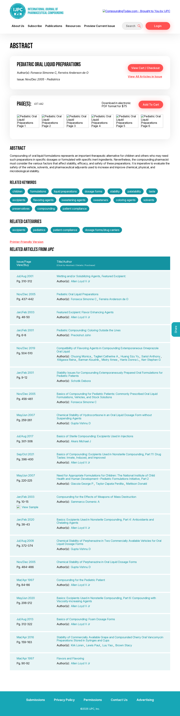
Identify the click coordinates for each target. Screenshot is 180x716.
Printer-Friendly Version (26, 242)
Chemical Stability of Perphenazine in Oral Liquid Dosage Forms (97, 562)
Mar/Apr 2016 (25, 637)
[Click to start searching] (139, 25)
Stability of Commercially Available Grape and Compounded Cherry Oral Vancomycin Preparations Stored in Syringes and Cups (110, 638)
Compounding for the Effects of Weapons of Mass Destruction (96, 497)
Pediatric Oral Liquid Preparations (77, 294)
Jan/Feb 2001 (25, 330)
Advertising (145, 700)
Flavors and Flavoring (70, 658)
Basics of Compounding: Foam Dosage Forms (86, 619)
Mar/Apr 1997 (25, 580)
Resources (73, 26)
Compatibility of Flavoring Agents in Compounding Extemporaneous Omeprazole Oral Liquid (108, 349)
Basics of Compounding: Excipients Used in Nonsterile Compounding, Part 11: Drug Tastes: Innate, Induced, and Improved (109, 455)
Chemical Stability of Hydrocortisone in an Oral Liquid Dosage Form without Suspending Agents (104, 416)
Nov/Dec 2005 (26, 294)
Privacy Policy (64, 700)
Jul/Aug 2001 (25, 276)
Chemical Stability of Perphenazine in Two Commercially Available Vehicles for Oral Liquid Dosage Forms (109, 542)
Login (158, 26)
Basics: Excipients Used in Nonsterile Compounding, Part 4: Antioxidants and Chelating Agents (105, 521)
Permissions (93, 700)
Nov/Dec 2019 (26, 348)
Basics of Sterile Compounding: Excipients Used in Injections (95, 436)
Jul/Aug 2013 (25, 619)
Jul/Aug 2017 (25, 436)
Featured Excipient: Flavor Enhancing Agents (85, 312)
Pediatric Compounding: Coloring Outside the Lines (89, 330)
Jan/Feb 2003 (25, 312)
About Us (18, 26)
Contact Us (119, 700)
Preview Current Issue (99, 26)
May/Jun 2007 (26, 415)
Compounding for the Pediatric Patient (81, 580)
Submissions (35, 700)
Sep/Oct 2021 (25, 454)
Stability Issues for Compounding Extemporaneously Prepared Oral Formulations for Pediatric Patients (110, 374)
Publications (53, 26)
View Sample (30, 507)
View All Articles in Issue (145, 76)
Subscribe (35, 26)
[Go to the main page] (36, 11)
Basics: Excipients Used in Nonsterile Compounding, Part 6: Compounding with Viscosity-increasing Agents (106, 599)
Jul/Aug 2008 (25, 540)
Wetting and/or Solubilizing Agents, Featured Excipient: (91, 276)
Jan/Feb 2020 (25, 519)
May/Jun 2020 (26, 598)
